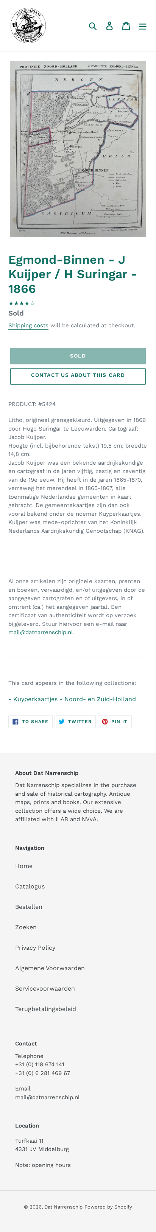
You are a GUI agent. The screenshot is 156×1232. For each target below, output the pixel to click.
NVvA (89, 819)
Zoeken (26, 927)
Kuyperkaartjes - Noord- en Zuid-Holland (74, 699)
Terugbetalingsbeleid (45, 1009)
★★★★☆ (21, 303)
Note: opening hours (43, 1165)
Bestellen (28, 906)
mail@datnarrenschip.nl (40, 632)
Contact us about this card (78, 375)
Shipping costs (28, 325)
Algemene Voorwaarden (50, 968)
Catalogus (30, 886)
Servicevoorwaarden (45, 988)
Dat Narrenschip (63, 1207)
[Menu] (142, 25)
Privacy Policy (35, 947)
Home (24, 866)
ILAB (62, 819)
